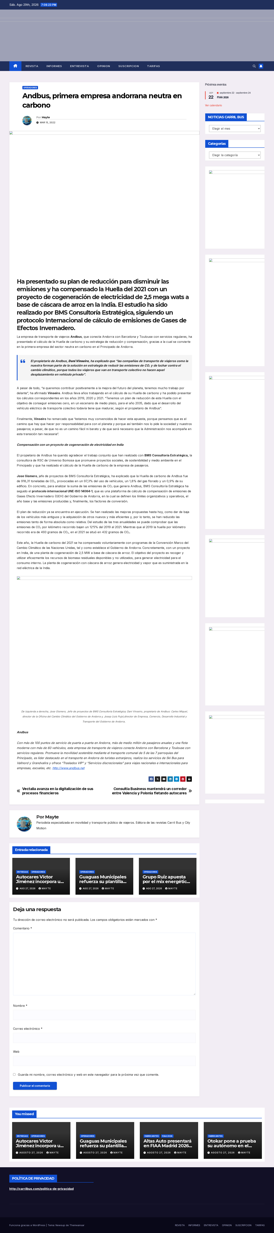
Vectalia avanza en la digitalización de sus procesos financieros (58, 791)
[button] (254, 66)
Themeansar (77, 1225)
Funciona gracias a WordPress (27, 1225)
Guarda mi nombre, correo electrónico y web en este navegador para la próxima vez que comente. (88, 1074)
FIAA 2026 (223, 97)
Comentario (22, 928)
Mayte (46, 117)
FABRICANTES (152, 1136)
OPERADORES (30, 87)
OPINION (103, 66)
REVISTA (32, 66)
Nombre (20, 1006)
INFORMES (54, 66)
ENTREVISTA (79, 66)
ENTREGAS (22, 872)
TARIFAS (153, 66)
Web (16, 1051)
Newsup (60, 1225)
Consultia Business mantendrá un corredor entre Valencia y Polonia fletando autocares (149, 791)
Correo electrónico (27, 1028)
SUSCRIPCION (128, 66)
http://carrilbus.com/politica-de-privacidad (41, 1189)
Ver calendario (213, 105)
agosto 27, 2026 (31, 1152)
